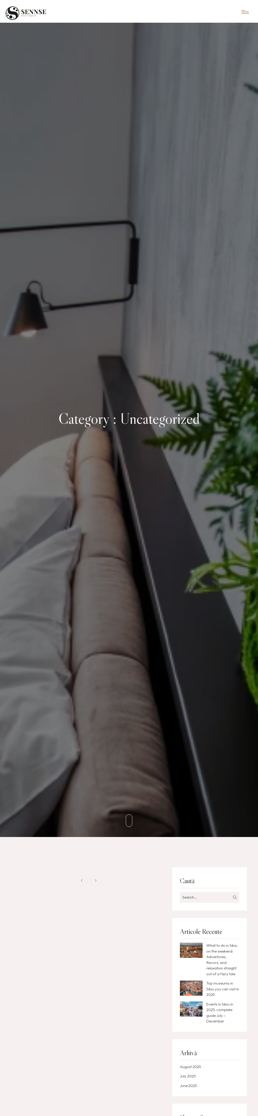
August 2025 (190, 1066)
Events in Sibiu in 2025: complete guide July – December (219, 1013)
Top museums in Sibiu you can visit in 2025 (222, 989)
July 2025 (188, 1076)
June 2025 (188, 1085)
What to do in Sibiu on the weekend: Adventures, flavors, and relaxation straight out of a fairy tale (221, 959)
